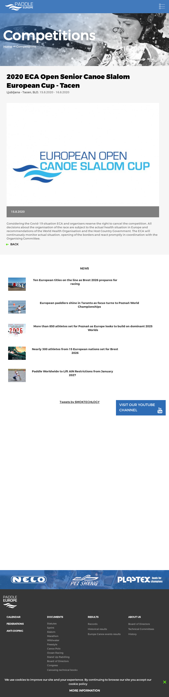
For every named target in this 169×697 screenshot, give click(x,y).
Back (14, 244)
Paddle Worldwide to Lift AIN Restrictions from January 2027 (72, 373)
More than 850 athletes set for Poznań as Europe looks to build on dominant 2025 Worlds (92, 328)
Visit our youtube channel (137, 407)
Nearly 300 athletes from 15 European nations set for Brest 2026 (75, 351)
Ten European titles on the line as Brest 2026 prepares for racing (75, 282)
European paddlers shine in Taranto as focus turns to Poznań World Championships (89, 305)
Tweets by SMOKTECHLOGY (79, 402)
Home (7, 46)
